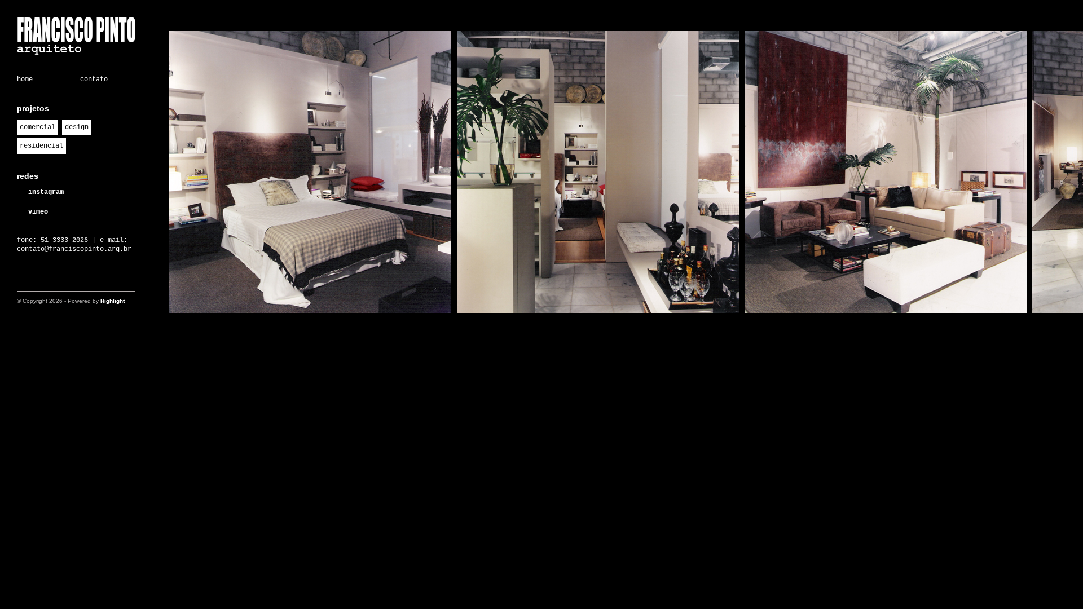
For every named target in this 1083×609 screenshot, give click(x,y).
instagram (46, 192)
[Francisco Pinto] (76, 37)
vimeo (38, 212)
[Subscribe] (24, 280)
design (77, 127)
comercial (37, 127)
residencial (41, 146)
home (25, 79)
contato (94, 79)
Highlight (112, 301)
